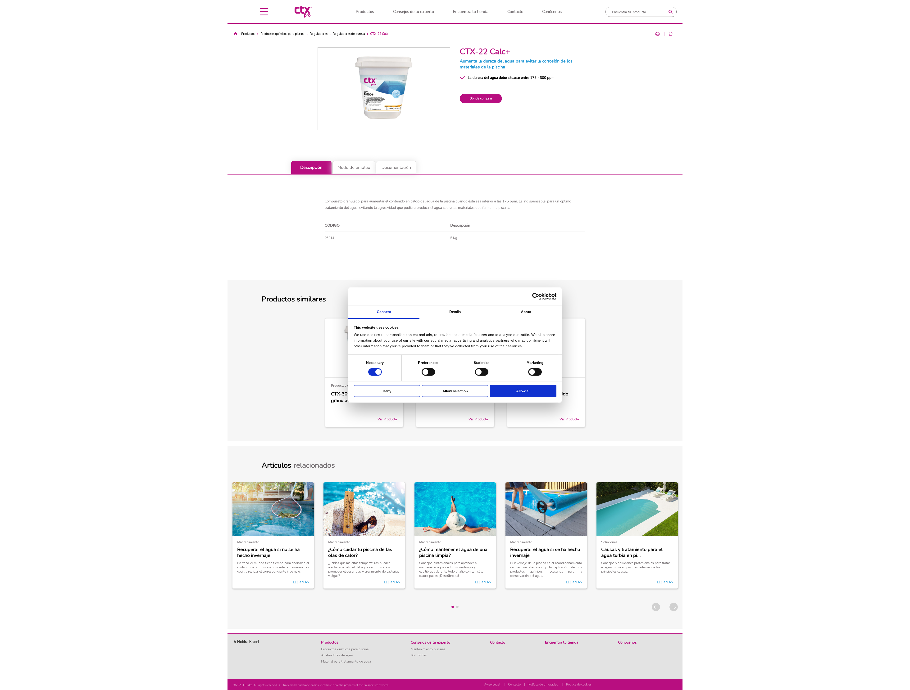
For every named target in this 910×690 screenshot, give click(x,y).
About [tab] (526, 312)
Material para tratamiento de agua (346, 661)
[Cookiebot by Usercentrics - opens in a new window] (535, 296)
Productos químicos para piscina (282, 34)
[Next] (673, 607)
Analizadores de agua (337, 655)
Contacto (515, 11)
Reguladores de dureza (349, 34)
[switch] (428, 372)
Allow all (523, 391)
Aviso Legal (492, 684)
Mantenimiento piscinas (428, 649)
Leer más (301, 582)
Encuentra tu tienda (470, 11)
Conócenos (552, 11)
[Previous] (656, 607)
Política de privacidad (543, 684)
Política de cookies (579, 684)
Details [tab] (455, 312)
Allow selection (455, 391)
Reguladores (319, 34)
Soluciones (419, 655)
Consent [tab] (384, 312)
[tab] (452, 607)
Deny (387, 391)
